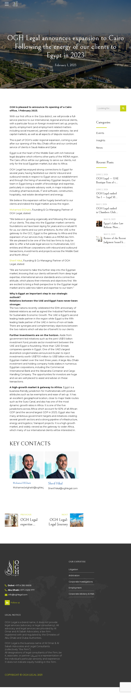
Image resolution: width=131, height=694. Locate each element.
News (99, 147)
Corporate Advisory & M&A (81, 594)
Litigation (73, 569)
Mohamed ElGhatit (20, 209)
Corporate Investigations (81, 582)
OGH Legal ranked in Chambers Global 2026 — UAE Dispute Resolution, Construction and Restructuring (106, 210)
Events (100, 133)
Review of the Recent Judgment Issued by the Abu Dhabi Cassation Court (115, 240)
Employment (75, 588)
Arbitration (74, 575)
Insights (100, 140)
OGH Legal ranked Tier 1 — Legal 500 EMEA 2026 (106, 195)
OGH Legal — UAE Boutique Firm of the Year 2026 (107, 180)
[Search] (123, 108)
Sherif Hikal (16, 260)
